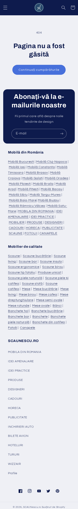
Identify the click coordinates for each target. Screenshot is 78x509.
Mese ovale (41, 305)
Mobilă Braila (43, 183)
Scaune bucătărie (37, 255)
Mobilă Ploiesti (20, 183)
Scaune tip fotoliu (21, 272)
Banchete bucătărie (47, 311)
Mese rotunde (18, 305)
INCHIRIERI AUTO (21, 426)
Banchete (40, 316)
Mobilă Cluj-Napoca (51, 161)
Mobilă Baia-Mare (23, 200)
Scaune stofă (32, 283)
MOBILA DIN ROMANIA (36, 211)
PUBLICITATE (52, 227)
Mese (26, 288)
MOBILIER (17, 222)
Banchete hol (18, 311)
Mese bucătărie (45, 288)
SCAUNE (16, 233)
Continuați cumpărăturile (39, 69)
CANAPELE (48, 233)
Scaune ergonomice (23, 266)
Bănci (57, 305)
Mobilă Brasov (37, 172)
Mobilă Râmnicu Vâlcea (27, 205)
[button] (5, 7)
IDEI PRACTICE (42, 216)
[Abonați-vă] (61, 134)
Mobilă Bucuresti (21, 161)
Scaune (14, 255)
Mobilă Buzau (48, 200)
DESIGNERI (54, 222)
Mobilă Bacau (51, 189)
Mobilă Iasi (17, 167)
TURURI (14, 454)
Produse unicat (49, 272)
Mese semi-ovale (49, 300)
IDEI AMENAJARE (21, 361)
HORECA (33, 227)
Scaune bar (28, 261)
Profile (12, 473)
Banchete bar (19, 316)
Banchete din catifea (48, 322)
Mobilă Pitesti (28, 189)
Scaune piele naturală (25, 278)
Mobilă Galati (32, 178)
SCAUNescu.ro (32, 507)
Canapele (27, 327)
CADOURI (16, 227)
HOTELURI (15, 445)
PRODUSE (35, 222)
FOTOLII (31, 233)
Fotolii (12, 327)
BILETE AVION (18, 435)
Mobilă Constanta (41, 167)
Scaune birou (52, 266)
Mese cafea (48, 294)
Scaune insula (51, 261)
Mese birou (27, 294)
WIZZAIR (14, 463)
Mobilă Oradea (56, 178)
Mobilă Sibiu (18, 194)
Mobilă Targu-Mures (45, 194)
